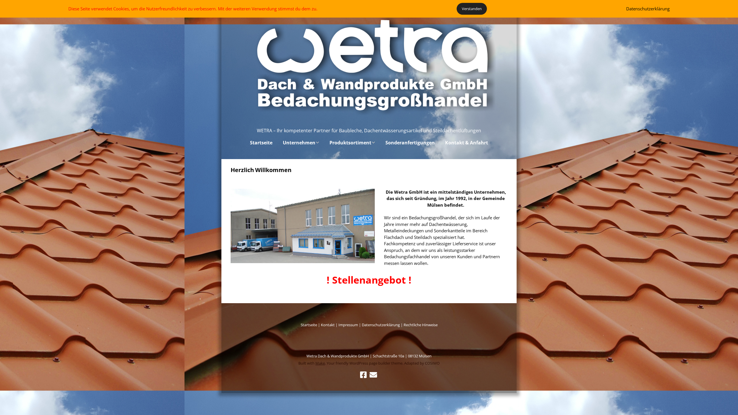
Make (320, 363)
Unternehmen (299, 142)
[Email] (373, 374)
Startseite (261, 142)
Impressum (348, 324)
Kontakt (328, 324)
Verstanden (472, 8)
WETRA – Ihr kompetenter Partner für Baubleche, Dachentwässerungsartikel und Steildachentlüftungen (369, 130)
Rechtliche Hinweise (421, 324)
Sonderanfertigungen (410, 142)
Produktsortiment (350, 142)
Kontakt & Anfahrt (466, 142)
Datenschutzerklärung (381, 324)
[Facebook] (363, 374)
